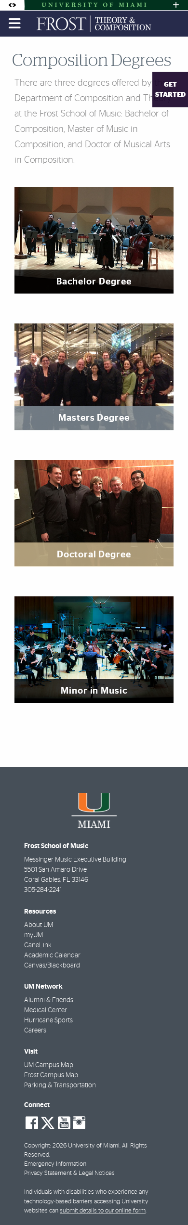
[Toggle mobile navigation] (15, 23)
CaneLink (38, 945)
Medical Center (45, 1010)
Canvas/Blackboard (52, 965)
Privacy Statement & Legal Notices (69, 1173)
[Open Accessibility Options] (12, 5)
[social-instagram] (79, 1123)
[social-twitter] (47, 1122)
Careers (35, 1030)
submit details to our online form (103, 1211)
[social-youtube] (64, 1123)
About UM (38, 925)
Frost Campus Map (51, 1075)
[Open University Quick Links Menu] (176, 5)
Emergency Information (55, 1164)
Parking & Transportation (60, 1085)
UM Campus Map (48, 1065)
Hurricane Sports (48, 1020)
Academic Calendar (52, 955)
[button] (166, 1198)
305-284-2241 (43, 890)
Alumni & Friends (48, 1000)
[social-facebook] (32, 1123)
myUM (33, 935)
